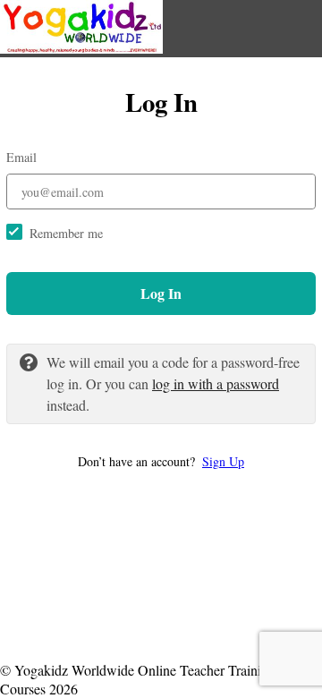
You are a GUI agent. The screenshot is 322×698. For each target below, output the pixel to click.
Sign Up (223, 461)
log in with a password (215, 383)
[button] (161, 461)
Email (21, 157)
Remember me (66, 233)
